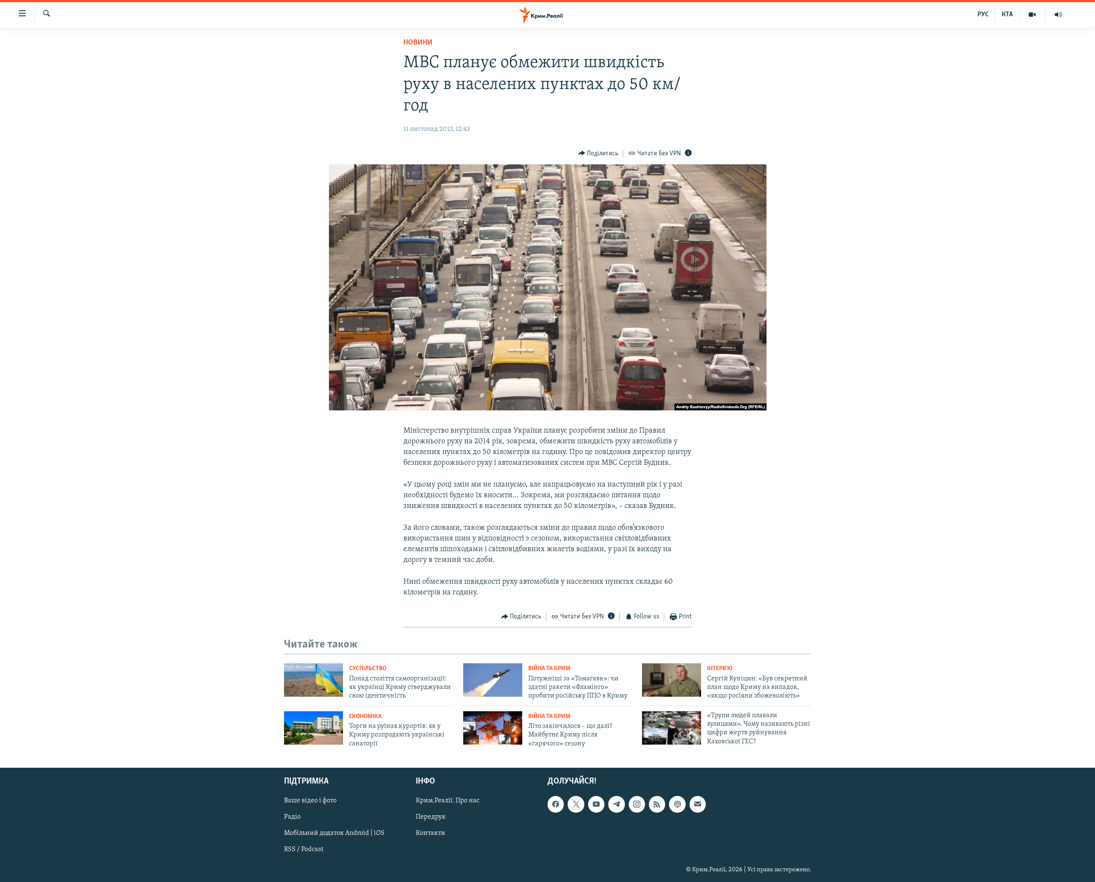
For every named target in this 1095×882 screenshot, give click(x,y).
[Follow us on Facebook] (556, 804)
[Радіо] (1058, 15)
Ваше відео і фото (310, 800)
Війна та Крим (549, 668)
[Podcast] (677, 804)
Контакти (430, 833)
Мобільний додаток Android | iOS (334, 833)
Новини (417, 43)
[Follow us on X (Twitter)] (576, 804)
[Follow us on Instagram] (637, 804)
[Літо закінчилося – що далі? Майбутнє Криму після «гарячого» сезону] (492, 728)
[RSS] (657, 804)
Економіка (365, 716)
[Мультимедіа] (1032, 15)
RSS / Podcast (303, 849)
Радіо (292, 817)
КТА (1007, 14)
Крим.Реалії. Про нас (447, 800)
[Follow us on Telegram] (616, 804)
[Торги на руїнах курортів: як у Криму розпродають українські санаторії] (313, 728)
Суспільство (367, 668)
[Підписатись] (698, 804)
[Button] (598, 153)
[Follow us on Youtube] (596, 804)
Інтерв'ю (719, 668)
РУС (983, 14)
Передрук (431, 817)
